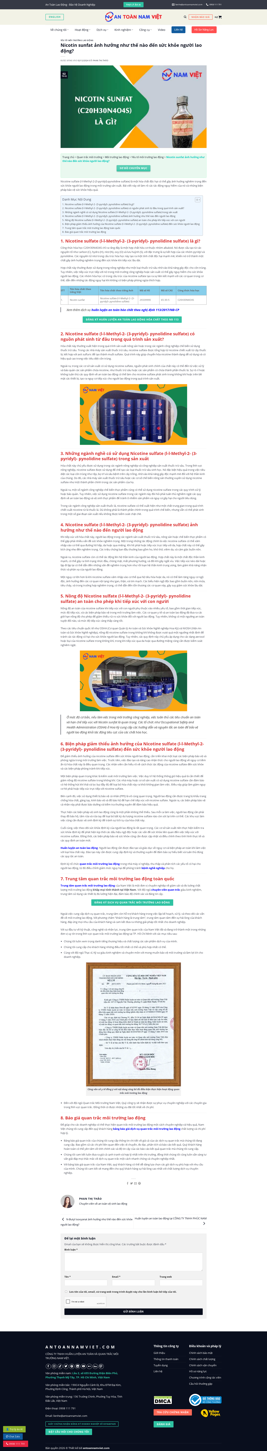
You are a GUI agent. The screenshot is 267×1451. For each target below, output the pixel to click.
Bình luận (71, 1249)
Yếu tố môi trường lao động (77, 40)
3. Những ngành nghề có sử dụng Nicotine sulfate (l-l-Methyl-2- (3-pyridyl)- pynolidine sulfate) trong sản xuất (120, 212)
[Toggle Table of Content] (196, 199)
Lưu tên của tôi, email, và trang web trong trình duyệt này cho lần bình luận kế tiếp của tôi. (123, 1291)
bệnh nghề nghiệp (153, 868)
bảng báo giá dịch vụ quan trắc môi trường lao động (146, 1129)
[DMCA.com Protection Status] (163, 1399)
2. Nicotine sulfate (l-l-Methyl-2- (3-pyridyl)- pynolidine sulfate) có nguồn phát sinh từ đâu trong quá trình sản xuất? (123, 208)
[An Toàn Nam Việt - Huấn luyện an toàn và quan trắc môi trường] (133, 17)
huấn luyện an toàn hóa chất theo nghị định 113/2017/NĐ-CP (135, 310)
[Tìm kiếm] (185, 17)
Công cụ (144, 30)
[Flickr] (89, 1366)
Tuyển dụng (161, 1365)
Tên (67, 1276)
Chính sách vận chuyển (202, 1365)
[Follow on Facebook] (48, 1366)
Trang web (166, 1276)
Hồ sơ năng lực (198, 1371)
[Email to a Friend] (135, 1183)
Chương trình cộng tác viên (205, 1377)
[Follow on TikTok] (60, 1366)
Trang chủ (68, 157)
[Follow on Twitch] (101, 1366)
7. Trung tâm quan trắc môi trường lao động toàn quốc (91, 227)
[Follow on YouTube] (83, 1366)
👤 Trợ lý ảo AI (14, 1429)
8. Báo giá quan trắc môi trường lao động (84, 231)
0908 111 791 (67, 1408)
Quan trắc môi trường (89, 157)
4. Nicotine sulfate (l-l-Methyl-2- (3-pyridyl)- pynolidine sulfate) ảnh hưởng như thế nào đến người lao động (118, 216)
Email (116, 1276)
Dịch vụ (101, 30)
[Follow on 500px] (95, 1366)
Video (161, 30)
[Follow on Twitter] (66, 1366)
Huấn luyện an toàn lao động (79, 848)
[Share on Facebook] (127, 1183)
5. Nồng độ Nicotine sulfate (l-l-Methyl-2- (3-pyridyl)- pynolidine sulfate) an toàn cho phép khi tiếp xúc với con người (123, 220)
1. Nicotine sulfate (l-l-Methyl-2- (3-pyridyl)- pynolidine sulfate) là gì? (98, 204)
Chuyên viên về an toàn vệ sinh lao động (103, 1203)
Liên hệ (158, 1371)
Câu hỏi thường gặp (200, 1383)
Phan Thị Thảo (100, 60)
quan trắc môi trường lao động (100, 864)
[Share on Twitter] (131, 1183)
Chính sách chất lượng (202, 1359)
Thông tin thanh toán (166, 1359)
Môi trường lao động (117, 157)
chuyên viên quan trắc (165, 889)
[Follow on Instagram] (54, 1366)
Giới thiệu (159, 1353)
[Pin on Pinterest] (139, 1183)
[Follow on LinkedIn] (77, 1366)
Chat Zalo (14, 1436)
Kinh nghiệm (122, 30)
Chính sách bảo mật (201, 1353)
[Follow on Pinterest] (71, 1366)
